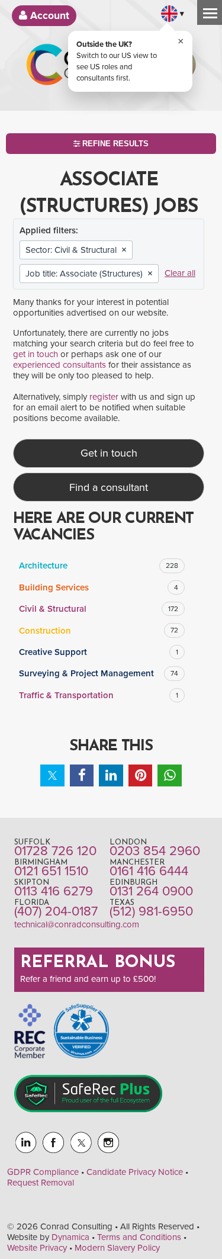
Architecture (98, 565)
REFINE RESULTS (114, 143)
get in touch (35, 354)
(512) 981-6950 (151, 911)
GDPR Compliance (43, 1172)
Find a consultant (108, 487)
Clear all (180, 273)
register (103, 396)
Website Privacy (37, 1247)
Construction (98, 630)
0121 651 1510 (51, 871)
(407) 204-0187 (56, 911)
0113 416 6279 (53, 891)
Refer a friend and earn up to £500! (88, 979)
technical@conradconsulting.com (76, 924)
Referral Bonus (97, 963)
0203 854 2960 (155, 851)
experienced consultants (59, 364)
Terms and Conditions (139, 1237)
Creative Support (98, 652)
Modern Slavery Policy (117, 1247)
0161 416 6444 (149, 871)
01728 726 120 (55, 851)
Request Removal (40, 1182)
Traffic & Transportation (98, 695)
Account (48, 15)
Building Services (98, 587)
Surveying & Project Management (98, 673)
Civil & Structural (98, 608)
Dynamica (70, 1237)
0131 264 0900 (151, 891)
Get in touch (109, 453)
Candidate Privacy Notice (134, 1172)
